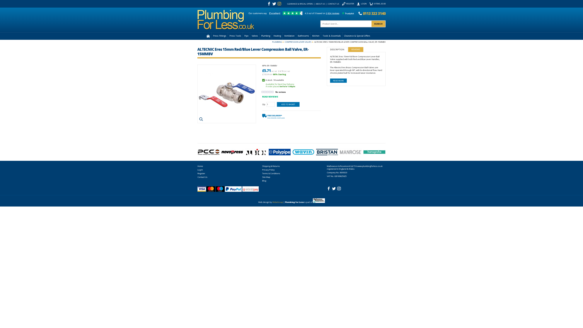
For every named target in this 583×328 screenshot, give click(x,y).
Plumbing (265, 35)
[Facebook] (269, 4)
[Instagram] (279, 4)
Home (200, 166)
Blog (264, 180)
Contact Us (333, 4)
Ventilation (289, 35)
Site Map (266, 177)
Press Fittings (219, 35)
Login (364, 3)
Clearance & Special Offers (300, 4)
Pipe (246, 35)
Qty (263, 104)
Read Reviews (270, 96)
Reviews (355, 49)
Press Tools (235, 35)
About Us (320, 4)
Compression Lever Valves (298, 42)
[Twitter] (274, 4)
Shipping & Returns (271, 166)
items (380, 3)
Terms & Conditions (271, 173)
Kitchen (315, 35)
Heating (277, 35)
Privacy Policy (268, 169)
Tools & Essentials (332, 35)
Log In (200, 169)
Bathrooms (303, 35)
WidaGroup (277, 202)
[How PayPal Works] (233, 189)
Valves (255, 35)
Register (350, 3)
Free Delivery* (276, 116)
